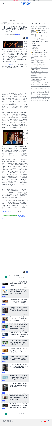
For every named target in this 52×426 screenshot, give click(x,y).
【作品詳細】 (21, 215)
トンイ (42, 54)
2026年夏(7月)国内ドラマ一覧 (43, 28)
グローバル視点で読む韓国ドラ (38, 39)
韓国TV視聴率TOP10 (36, 48)
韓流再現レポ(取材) (36, 45)
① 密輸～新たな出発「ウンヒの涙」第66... (39, 83)
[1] (4, 277)
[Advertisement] (26, 12)
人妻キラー (46, 60)
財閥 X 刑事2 (40, 60)
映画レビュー (34, 75)
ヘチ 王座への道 (44, 52)
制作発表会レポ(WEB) (36, 47)
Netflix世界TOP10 (36, 52)
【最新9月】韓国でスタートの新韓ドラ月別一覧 (41, 42)
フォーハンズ (44, 67)
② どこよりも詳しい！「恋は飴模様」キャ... (40, 85)
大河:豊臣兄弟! (43, 26)
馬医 (32, 54)
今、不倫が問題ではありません (38, 64)
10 (23, 277)
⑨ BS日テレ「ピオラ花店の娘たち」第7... (40, 98)
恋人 (32, 58)
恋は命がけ (33, 62)
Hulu (44, 36)
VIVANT (33, 28)
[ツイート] (24, 38)
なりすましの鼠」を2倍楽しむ (37, 65)
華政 (41, 56)
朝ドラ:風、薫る (34, 26)
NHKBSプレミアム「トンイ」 (10, 211)
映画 (18, 23)
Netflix (33, 30)
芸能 (22, 23)
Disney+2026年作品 (42, 32)
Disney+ (33, 32)
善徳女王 (46, 56)
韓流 (9, 23)
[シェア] (27, 38)
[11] (26, 277)
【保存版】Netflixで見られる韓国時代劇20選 (40, 73)
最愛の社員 (40, 62)
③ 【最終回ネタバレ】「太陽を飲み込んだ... (40, 87)
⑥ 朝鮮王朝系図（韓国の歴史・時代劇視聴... (40, 93)
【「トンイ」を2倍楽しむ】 (9, 64)
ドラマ (13, 23)
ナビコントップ (5, 20)
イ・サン (37, 54)
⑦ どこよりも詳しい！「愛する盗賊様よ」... (39, 95)
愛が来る (33, 60)
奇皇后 (36, 56)
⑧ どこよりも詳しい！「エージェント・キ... (40, 97)
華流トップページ (36, 69)
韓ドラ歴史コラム (35, 38)
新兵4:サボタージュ (35, 67)
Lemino (39, 36)
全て (5, 23)
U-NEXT (33, 36)
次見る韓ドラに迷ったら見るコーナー (39, 71)
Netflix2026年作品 (41, 30)
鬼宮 (32, 56)
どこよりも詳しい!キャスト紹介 (39, 50)
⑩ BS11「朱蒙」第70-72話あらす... (39, 100)
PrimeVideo (34, 34)
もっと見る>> (35, 81)
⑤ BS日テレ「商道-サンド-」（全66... (39, 91)
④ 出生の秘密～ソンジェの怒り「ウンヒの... (40, 89)
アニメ (26, 23)
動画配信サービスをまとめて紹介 (38, 77)
